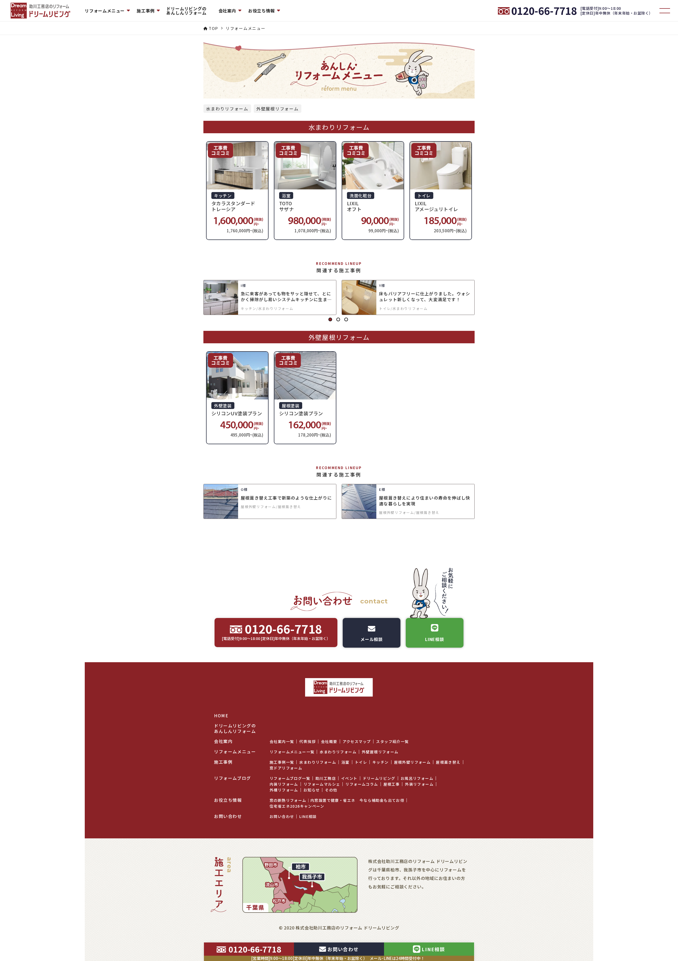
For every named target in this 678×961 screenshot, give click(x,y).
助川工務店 (325, 778)
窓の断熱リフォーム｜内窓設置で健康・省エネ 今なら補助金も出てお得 (337, 800)
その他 (331, 790)
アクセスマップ (357, 741)
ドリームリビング (379, 778)
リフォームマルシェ (322, 784)
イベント (349, 778)
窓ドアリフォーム (286, 768)
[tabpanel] (339, 297)
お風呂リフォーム (417, 778)
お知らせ (312, 790)
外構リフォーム (284, 790)
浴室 (345, 762)
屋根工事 (391, 784)
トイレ (361, 762)
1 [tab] (331, 320)
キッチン (380, 762)
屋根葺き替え (448, 762)
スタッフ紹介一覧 (392, 741)
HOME (221, 715)
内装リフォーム (284, 784)
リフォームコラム (361, 784)
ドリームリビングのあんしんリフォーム (186, 10)
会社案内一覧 (282, 741)
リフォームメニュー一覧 (292, 751)
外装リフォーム (419, 784)
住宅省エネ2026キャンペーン (297, 806)
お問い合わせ (282, 816)
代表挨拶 (307, 741)
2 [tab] (339, 320)
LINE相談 (307, 816)
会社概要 (329, 741)
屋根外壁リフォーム (412, 762)
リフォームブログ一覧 (290, 778)
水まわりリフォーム (227, 108)
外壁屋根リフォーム (277, 108)
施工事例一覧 (282, 762)
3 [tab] (347, 320)
